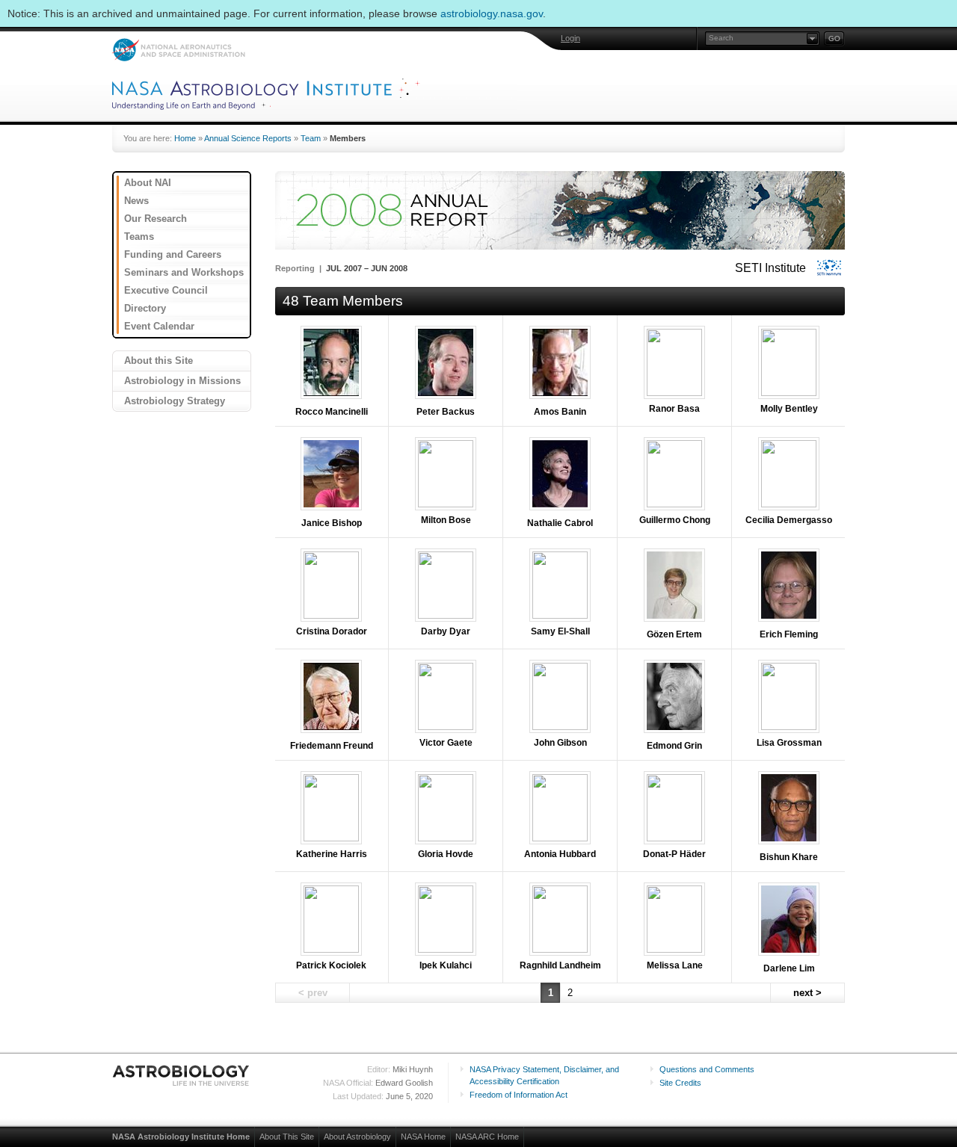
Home (185, 138)
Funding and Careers (172, 254)
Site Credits (680, 1082)
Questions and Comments (706, 1069)
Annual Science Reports (248, 138)
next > (807, 992)
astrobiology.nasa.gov (491, 13)
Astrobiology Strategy (174, 400)
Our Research (155, 218)
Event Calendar (159, 326)
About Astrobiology (357, 1136)
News (136, 200)
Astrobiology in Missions (182, 380)
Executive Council (166, 290)
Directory (145, 308)
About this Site (158, 360)
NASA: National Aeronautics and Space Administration (178, 49)
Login (570, 38)
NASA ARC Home (487, 1136)
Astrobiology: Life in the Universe (181, 1075)
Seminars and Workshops (184, 272)
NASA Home (423, 1136)
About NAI (147, 182)
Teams (139, 236)
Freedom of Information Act (518, 1094)
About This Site (286, 1136)
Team (311, 138)
